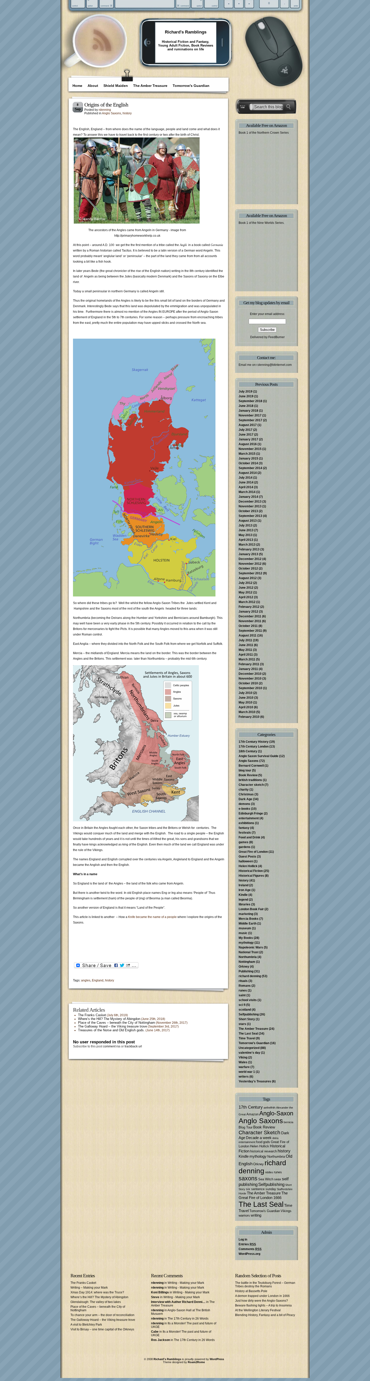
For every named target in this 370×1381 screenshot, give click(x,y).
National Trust (248, 952)
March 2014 (247, 492)
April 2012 (246, 597)
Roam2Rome (196, 1362)
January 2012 (248, 611)
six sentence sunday (261, 1189)
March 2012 (247, 602)
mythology (246, 942)
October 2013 (248, 511)
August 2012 (248, 578)
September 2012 (250, 573)
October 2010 (248, 683)
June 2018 (246, 406)
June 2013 (246, 530)
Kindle (243, 895)
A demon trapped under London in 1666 (262, 1296)
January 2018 (248, 410)
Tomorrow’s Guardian (191, 86)
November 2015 (250, 449)
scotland (245, 1009)
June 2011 (246, 645)
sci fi (242, 1005)
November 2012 (250, 563)
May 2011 (245, 650)
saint (242, 995)
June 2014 (246, 482)
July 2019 (245, 391)
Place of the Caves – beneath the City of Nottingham (116, 1022)
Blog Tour (245, 1127)
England (97, 980)
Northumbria (248, 957)
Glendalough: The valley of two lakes (95, 1302)
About (93, 86)
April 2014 (246, 487)
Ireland (243, 885)
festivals (245, 832)
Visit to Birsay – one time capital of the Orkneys (102, 1329)
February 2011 (249, 664)
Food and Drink (249, 837)
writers (244, 1076)
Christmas (246, 794)
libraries (244, 904)
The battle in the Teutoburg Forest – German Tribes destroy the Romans (265, 1284)
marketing (246, 914)
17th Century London (254, 746)
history (127, 113)
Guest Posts (247, 856)
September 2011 (250, 630)
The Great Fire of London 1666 (263, 1195)
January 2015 (248, 458)
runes (243, 990)
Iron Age (245, 890)
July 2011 (245, 640)
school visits (248, 1000)
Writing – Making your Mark (89, 1287)
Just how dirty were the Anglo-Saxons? (261, 1300)
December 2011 (250, 616)
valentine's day (249, 1052)
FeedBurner (276, 337)
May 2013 (245, 535)
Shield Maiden (115, 86)
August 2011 (247, 635)
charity (244, 789)
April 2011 (246, 654)
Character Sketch (259, 1132)
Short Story (247, 1019)
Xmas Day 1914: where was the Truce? (97, 1292)
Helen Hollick (248, 866)
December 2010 (250, 674)
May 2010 (245, 702)
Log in (243, 1239)
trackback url (133, 1046)
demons (244, 804)
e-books (244, 808)
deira (275, 1138)
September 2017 (250, 420)
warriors (244, 1215)
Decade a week (259, 1138)
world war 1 (247, 1072)
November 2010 (250, 678)
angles (85, 980)
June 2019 (246, 396)
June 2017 (246, 434)
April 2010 (246, 707)
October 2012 (248, 568)
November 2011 (250, 621)
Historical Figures (251, 875)
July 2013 (245, 525)
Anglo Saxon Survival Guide (258, 756)
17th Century (251, 1107)
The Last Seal (248, 1033)
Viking (243, 1057)
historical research (263, 1151)
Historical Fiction (251, 871)
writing (256, 1215)
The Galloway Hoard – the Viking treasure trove (112, 1026)
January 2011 (248, 669)
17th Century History (254, 741)
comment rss (111, 1046)
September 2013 (250, 516)
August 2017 (248, 425)
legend (243, 899)
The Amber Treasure (150, 86)
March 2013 (247, 544)
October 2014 (248, 463)
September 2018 (250, 401)
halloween (246, 861)
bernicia (288, 1122)
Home (77, 86)
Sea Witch (265, 1179)
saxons (248, 1178)
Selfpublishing (249, 1014)
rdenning (105, 110)
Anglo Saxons (111, 113)
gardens (244, 847)
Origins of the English (106, 104)
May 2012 (245, 592)
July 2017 (245, 430)
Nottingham (247, 962)
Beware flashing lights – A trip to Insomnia (263, 1305)
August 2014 (248, 473)
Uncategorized (249, 1048)
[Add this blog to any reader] (102, 51)
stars (242, 1024)
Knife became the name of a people (152, 917)
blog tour (245, 770)
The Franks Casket (92, 1015)
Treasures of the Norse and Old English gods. (111, 1030)
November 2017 (250, 415)
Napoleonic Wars (251, 947)
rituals (243, 981)
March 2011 (247, 659)
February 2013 (249, 549)
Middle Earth (247, 923)
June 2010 (246, 697)
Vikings (286, 1211)
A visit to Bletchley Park (86, 1324)
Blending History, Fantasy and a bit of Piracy (265, 1315)
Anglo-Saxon (276, 1113)
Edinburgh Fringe (251, 813)
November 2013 (250, 506)
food (259, 1142)
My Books (246, 938)
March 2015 (247, 453)
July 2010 (245, 693)
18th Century (248, 751)
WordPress (217, 1359)
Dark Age (245, 799)
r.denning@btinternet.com (274, 365)
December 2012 (250, 559)
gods (266, 1142)
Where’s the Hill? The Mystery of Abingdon (109, 1019)
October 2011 (248, 626)
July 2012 (245, 583)
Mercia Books (248, 918)
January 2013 (248, 554)
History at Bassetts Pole (251, 1291)
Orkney (244, 966)
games (243, 842)
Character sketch (251, 785)
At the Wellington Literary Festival (258, 1310)
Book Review (248, 775)
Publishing (246, 971)
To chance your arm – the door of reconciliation (102, 1315)
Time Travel (247, 1038)
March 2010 (247, 712)
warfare (244, 1067)
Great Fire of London (253, 852)
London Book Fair (251, 909)
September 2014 (250, 468)
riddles (269, 1172)
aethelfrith (269, 1107)
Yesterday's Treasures (255, 1081)
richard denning (250, 976)
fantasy (244, 828)
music (243, 933)
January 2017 (248, 439)
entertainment (249, 818)
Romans (245, 985)
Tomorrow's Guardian (254, 1043)
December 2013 (250, 501)
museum (245, 928)
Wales (243, 1062)
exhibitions (246, 823)
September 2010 (250, 688)
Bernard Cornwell (251, 765)
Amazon (252, 1114)
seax (277, 1179)
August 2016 (248, 444)
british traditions (250, 780)
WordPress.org (249, 1254)
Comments (250, 1249)
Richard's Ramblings (185, 32)
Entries (247, 1244)
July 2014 (245, 477)
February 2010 (249, 717)
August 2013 (248, 520)
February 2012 (249, 607)
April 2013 (246, 540)
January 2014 (248, 497)
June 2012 (246, 587)
